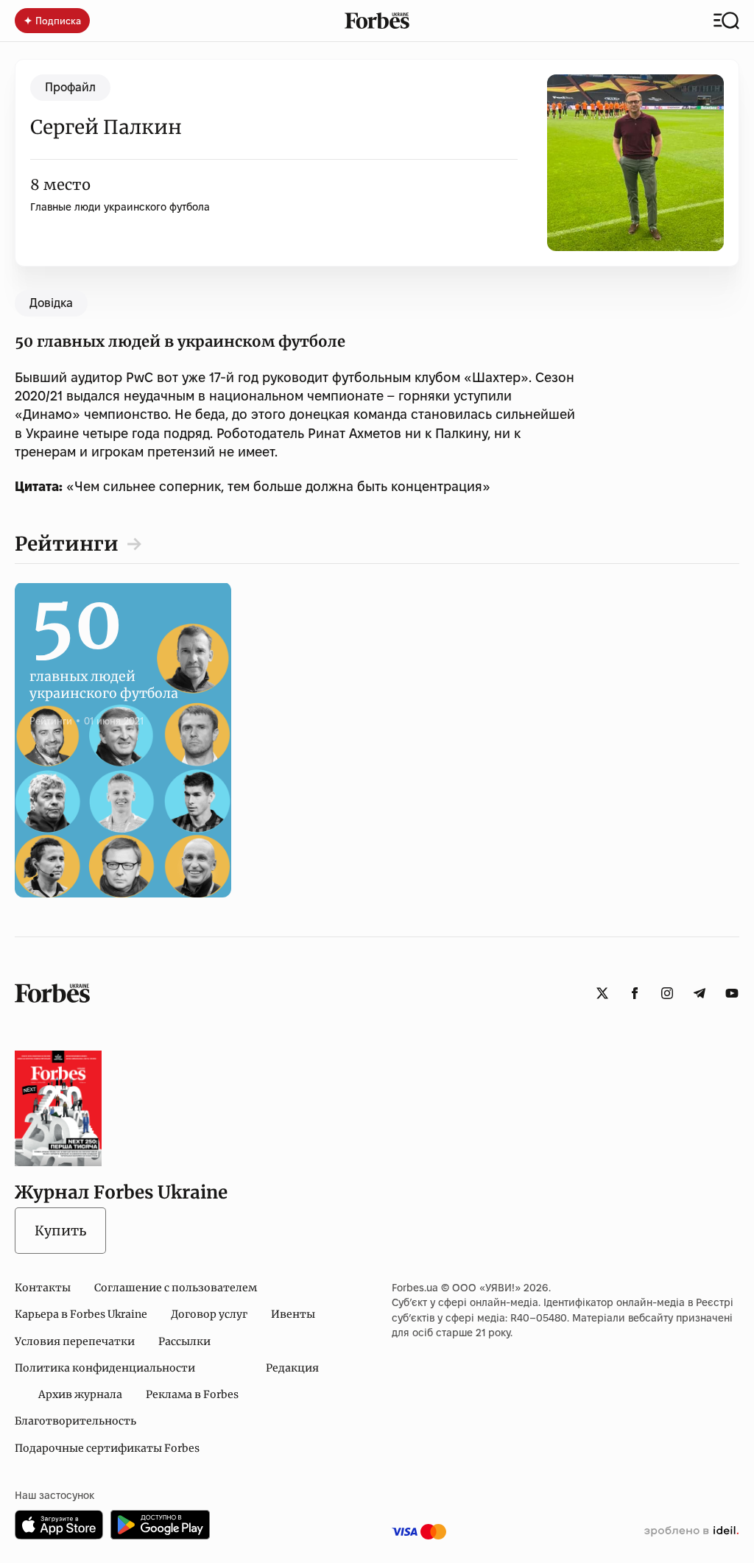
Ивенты (293, 1314)
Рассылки (184, 1341)
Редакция (292, 1368)
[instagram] (667, 993)
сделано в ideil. (691, 1531)
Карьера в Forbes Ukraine (81, 1314)
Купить (60, 1230)
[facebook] (635, 993)
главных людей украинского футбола (103, 669)
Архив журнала (80, 1394)
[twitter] (602, 993)
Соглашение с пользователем (175, 1287)
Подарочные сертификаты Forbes (107, 1448)
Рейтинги (67, 544)
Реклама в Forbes (192, 1394)
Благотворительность (75, 1421)
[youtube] (732, 993)
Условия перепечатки (75, 1341)
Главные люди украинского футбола (120, 207)
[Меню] (726, 20)
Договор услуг (209, 1314)
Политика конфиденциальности (105, 1368)
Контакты (43, 1287)
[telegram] (699, 993)
